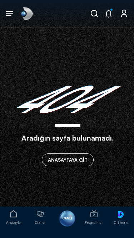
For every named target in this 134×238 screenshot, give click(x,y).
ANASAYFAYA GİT (68, 160)
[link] (26, 13)
